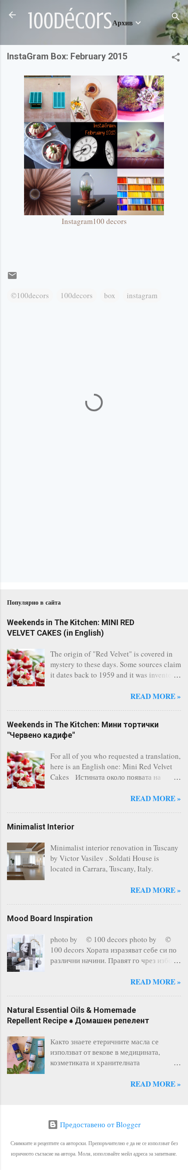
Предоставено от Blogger (99, 1124)
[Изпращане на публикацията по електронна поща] (12, 278)
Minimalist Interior (40, 826)
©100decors (30, 295)
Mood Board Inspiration (50, 918)
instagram (142, 295)
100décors (70, 21)
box (109, 295)
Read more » (155, 696)
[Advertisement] (34, 539)
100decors (76, 295)
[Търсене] (176, 17)
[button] (176, 58)
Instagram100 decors (94, 221)
